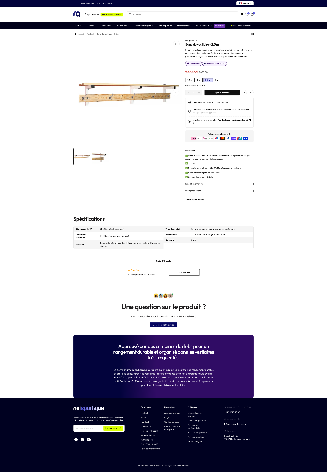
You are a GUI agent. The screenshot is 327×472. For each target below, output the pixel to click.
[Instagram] (82, 439)
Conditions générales (197, 420)
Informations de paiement (195, 414)
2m (198, 80)
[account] (242, 14)
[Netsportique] (76, 14)
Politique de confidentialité (194, 426)
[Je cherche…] (130, 14)
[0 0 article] (252, 14)
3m (217, 80)
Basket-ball (146, 426)
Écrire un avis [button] (184, 272)
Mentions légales (195, 441)
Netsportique (191, 40)
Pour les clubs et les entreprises (172, 428)
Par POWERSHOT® (149, 444)
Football (90, 34)
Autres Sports (147, 439)
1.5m (190, 80)
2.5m (208, 80)
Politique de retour (196, 437)
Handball (145, 422)
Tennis (144, 417)
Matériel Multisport (149, 431)
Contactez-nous (171, 422)
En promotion (103, 14)
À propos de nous (172, 413)
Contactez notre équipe (163, 324)
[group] (127, 93)
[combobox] (182, 14)
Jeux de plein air (148, 435)
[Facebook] (76, 439)
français (246, 3)
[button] (79, 93)
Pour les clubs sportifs (150, 448)
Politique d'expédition (197, 432)
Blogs (166, 417)
